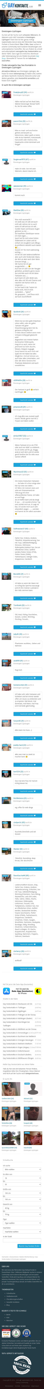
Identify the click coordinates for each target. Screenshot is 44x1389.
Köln (7, 1318)
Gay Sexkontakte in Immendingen (19, 1033)
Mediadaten (9, 1386)
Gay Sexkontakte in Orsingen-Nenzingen (22, 1040)
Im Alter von (7, 1174)
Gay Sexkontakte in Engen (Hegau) (19, 1047)
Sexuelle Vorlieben (12, 1302)
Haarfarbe (7, 1228)
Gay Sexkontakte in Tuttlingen (22, 1007)
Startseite (5, 1257)
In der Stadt (7, 1236)
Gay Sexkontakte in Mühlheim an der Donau (22, 1029)
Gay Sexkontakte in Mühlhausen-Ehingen (22, 1058)
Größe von (7, 1189)
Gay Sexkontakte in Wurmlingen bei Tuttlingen (22, 1024)
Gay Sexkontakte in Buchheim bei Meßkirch (22, 1036)
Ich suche (6, 1165)
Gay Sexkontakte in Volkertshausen (22, 1051)
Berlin (8, 1315)
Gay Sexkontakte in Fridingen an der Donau (22, 1015)
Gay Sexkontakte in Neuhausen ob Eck (22, 1004)
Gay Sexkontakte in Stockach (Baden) (22, 1054)
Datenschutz (25, 1386)
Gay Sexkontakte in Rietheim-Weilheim (22, 1044)
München (9, 1320)
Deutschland (14, 1257)
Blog (8, 1305)
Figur (5, 1219)
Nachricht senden (27, 114)
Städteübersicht (11, 1296)
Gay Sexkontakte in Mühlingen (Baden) (22, 1018)
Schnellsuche (10, 1293)
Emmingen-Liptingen (21, 95)
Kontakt (17, 1386)
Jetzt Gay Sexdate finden (30, 1246)
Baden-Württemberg (27, 1257)
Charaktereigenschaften (14, 1299)
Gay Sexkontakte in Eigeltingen (22, 1011)
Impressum (35, 1386)
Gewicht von (7, 1204)
